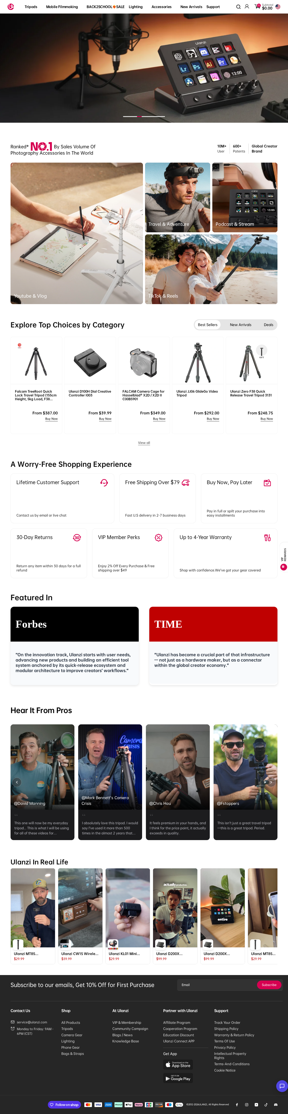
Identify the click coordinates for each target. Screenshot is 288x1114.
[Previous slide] (17, 782)
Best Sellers (207, 324)
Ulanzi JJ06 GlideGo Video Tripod (197, 393)
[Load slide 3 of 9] (134, 116)
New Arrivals (240, 324)
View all (144, 443)
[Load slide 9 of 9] (162, 116)
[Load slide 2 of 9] (130, 116)
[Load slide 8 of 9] (158, 116)
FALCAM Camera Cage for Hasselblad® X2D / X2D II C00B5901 (143, 395)
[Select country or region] (277, 6)
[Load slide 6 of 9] (148, 116)
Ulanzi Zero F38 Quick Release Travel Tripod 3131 (251, 393)
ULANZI (203, 1104)
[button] (33, 7)
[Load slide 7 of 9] (153, 116)
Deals (268, 324)
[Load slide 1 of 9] (125, 116)
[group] (42, 782)
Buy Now (51, 418)
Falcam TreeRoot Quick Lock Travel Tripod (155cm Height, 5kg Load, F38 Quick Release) (36, 395)
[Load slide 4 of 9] (139, 116)
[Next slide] (271, 782)
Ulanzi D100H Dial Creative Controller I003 (90, 393)
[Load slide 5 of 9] (144, 116)
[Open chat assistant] (282, 1086)
